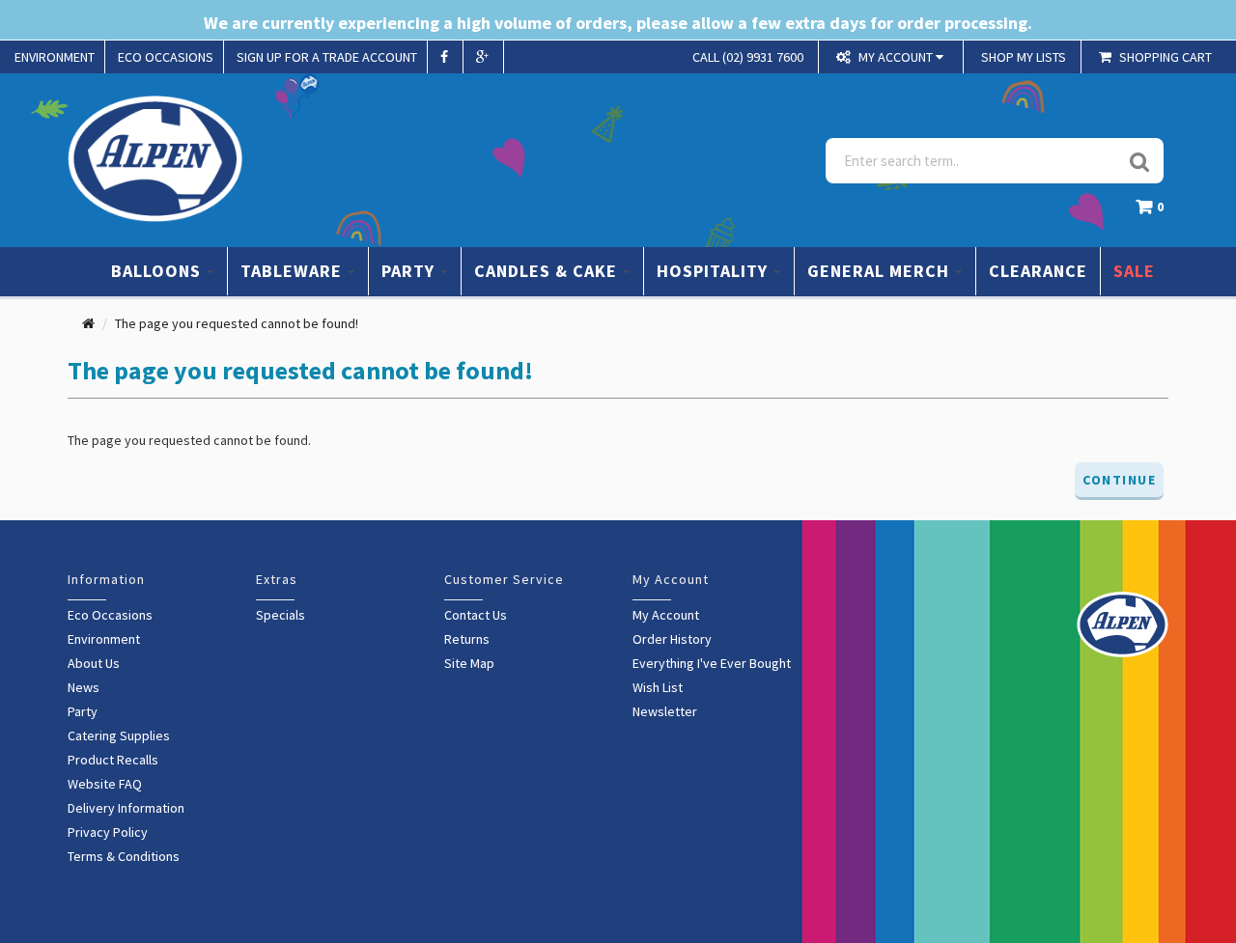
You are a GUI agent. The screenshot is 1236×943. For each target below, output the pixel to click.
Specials (280, 615)
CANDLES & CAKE (548, 271)
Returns (467, 639)
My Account (665, 615)
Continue (1119, 479)
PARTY (410, 271)
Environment (104, 639)
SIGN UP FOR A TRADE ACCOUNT (327, 57)
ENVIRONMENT (54, 57)
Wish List (657, 687)
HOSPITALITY (714, 271)
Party (83, 711)
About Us (94, 663)
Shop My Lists (1023, 57)
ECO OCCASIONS (165, 57)
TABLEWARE (293, 271)
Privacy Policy (108, 832)
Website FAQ (105, 783)
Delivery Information (126, 808)
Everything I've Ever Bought (711, 663)
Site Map (469, 663)
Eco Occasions (110, 615)
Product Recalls (113, 759)
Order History (672, 639)
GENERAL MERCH (880, 271)
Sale (1134, 271)
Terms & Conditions (124, 856)
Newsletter (664, 711)
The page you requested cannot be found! (236, 323)
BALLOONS (158, 271)
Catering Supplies (119, 735)
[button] (1154, 212)
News (83, 687)
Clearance (1038, 271)
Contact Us (475, 615)
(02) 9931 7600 (747, 57)
